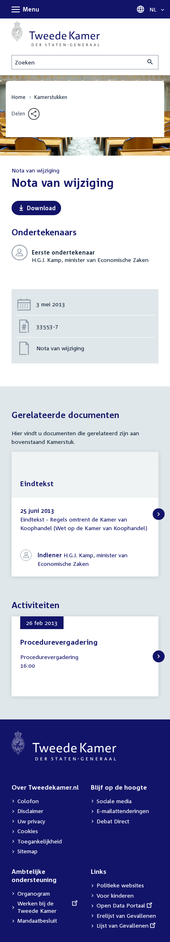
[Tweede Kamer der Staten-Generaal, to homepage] (56, 33)
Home (19, 97)
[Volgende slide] (159, 514)
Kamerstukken (50, 97)
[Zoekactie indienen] (150, 62)
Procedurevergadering (59, 642)
